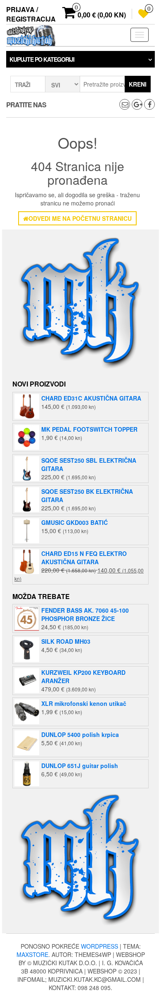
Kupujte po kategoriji (41, 59)
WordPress (99, 946)
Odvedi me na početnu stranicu (80, 218)
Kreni (138, 84)
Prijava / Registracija (31, 14)
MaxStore (32, 954)
